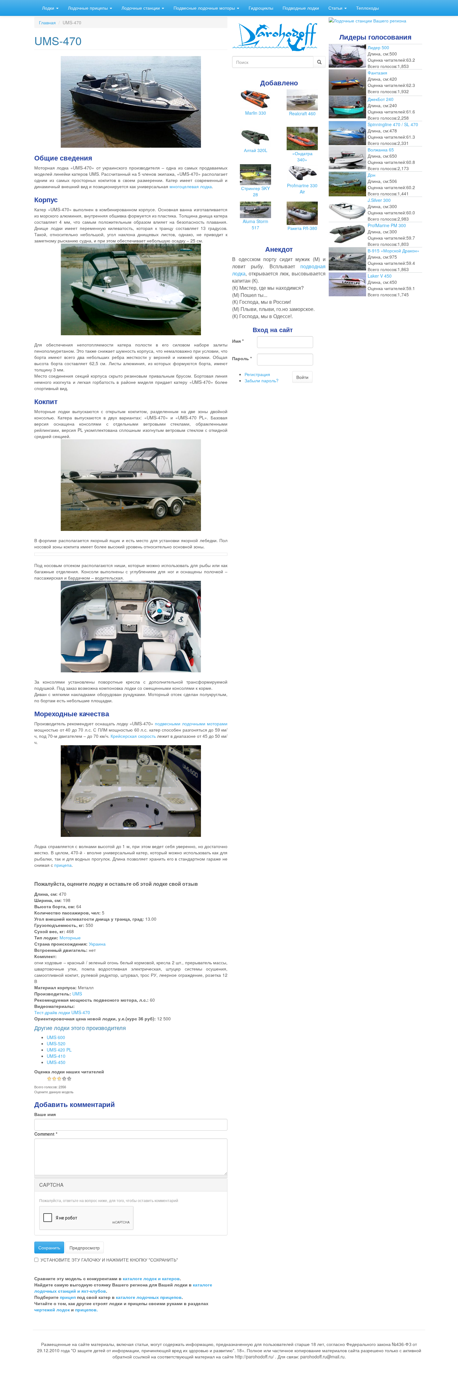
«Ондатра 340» (302, 156)
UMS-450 (56, 1062)
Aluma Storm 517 (255, 224)
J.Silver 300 (379, 200)
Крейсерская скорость (133, 736)
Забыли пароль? (262, 380)
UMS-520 (56, 1043)
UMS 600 (56, 1037)
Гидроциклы (261, 8)
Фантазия (377, 72)
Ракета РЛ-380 (302, 228)
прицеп (68, 1297)
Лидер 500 (378, 47)
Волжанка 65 (381, 149)
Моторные (70, 937)
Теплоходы (367, 8)
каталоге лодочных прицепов (149, 1297)
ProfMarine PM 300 (387, 225)
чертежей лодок (52, 1309)
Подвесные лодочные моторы (205, 8)
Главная (47, 22)
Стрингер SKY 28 (255, 191)
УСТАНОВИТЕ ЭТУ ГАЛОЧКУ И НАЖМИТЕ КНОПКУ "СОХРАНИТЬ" (109, 1260)
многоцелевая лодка (190, 186)
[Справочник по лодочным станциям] (367, 20)
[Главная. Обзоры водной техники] (274, 36)
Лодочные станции (141, 8)
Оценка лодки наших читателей (69, 1071)
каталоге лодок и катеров (151, 1278)
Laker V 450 (380, 276)
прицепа (63, 865)
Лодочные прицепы (88, 8)
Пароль (242, 358)
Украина (97, 944)
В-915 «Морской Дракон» (393, 250)
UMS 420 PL (59, 1050)
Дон (371, 175)
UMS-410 (56, 1056)
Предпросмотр (84, 1247)
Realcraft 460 (302, 113)
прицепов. (86, 1309)
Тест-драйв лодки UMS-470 (62, 1012)
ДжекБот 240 (381, 99)
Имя (238, 341)
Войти (302, 377)
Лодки (48, 8)
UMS (77, 993)
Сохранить (49, 1247)
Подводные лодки (301, 8)
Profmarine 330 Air (302, 188)
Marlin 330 (255, 113)
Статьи (336, 8)
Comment (45, 1134)
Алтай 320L (255, 150)
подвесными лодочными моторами (191, 723)
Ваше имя (45, 1114)
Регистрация (257, 374)
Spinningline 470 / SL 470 (393, 124)
